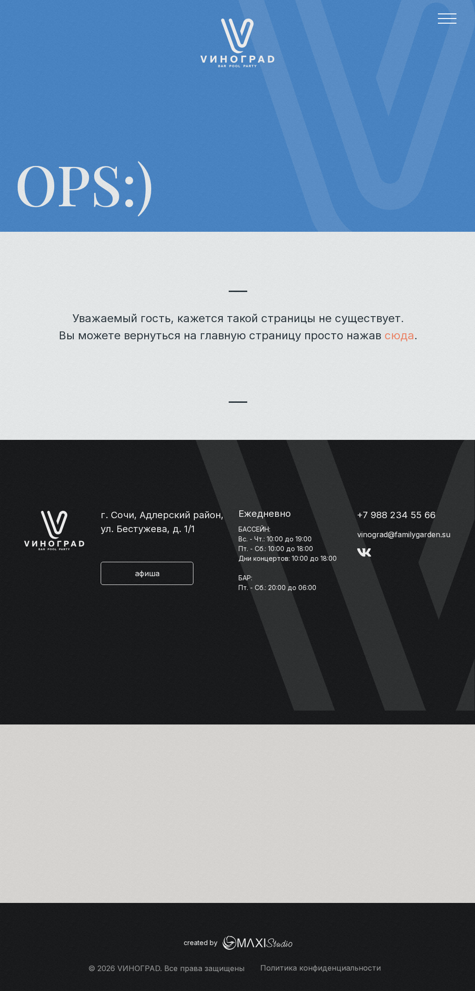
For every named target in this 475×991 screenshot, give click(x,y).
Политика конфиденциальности (320, 967)
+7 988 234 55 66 (396, 515)
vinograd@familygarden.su (403, 534)
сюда (399, 335)
